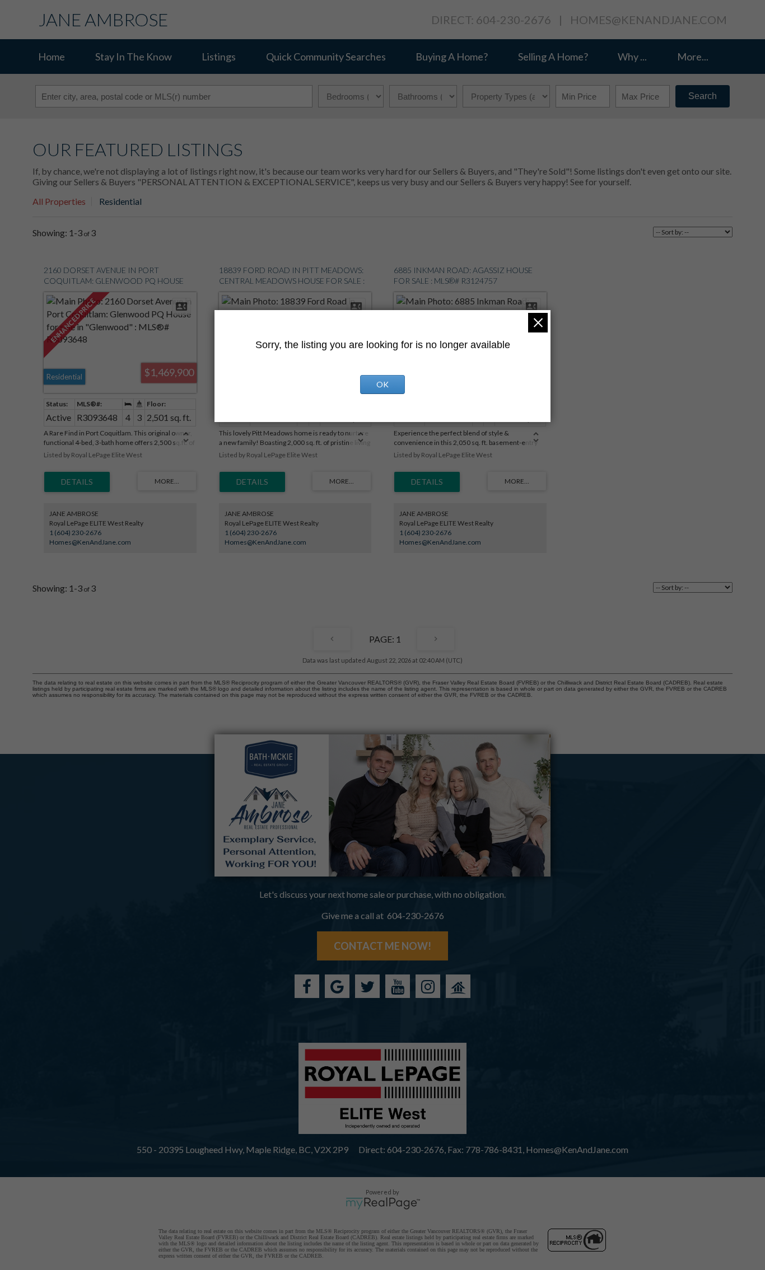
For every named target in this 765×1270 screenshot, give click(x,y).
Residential (120, 201)
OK (382, 384)
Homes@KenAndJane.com (648, 19)
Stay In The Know (133, 56)
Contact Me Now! (382, 946)
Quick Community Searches (326, 56)
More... (692, 56)
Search (702, 96)
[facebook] (307, 986)
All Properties (59, 201)
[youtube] (397, 986)
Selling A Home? (553, 56)
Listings (219, 56)
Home (51, 56)
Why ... (632, 56)
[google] (337, 986)
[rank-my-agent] (458, 986)
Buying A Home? (452, 56)
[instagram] (428, 986)
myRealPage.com (383, 1203)
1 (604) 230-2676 (75, 532)
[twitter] (367, 986)
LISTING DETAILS (77, 482)
